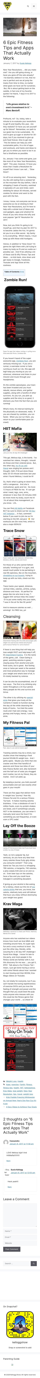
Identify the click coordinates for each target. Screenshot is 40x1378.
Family (22, 1085)
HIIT (21, 1088)
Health (20, 1081)
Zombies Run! (22, 361)
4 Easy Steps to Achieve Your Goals (21, 1107)
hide (21, 272)
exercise (15, 1085)
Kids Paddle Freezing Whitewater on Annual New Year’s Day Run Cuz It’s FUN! (19, 1100)
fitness (29, 1085)
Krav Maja (7, 1091)
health (16, 1088)
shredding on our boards (13, 575)
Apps (8, 1085)
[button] (28, 6)
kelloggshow (29, 1088)
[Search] (34, 1263)
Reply (8, 1161)
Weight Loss (11, 1081)
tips (14, 1094)
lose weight (18, 1091)
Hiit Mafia (18, 508)
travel (19, 1094)
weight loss (28, 1094)
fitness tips (8, 1088)
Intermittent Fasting (14, 655)
